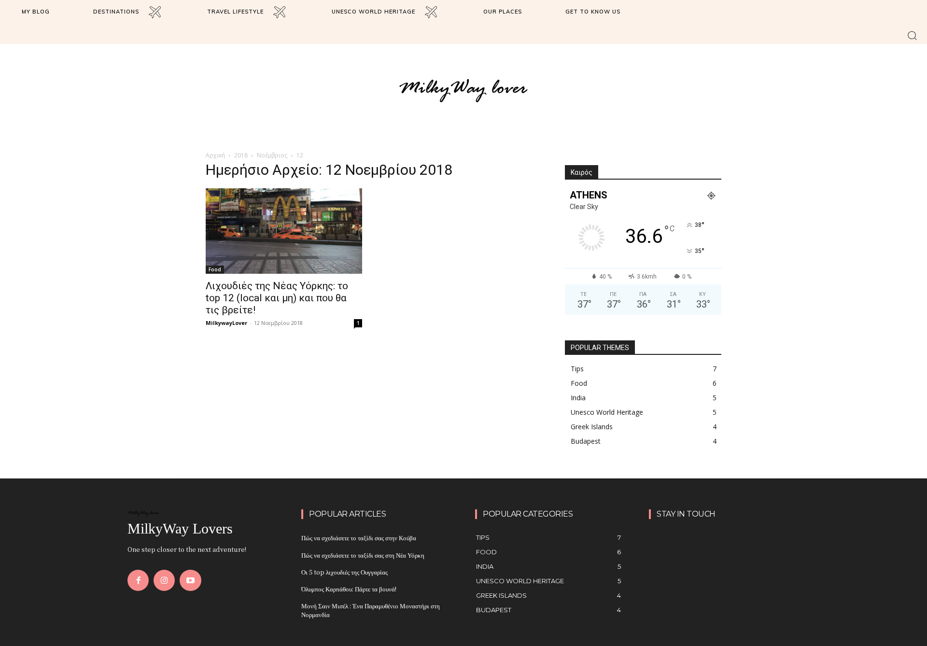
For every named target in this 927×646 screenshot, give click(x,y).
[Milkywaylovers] (463, 90)
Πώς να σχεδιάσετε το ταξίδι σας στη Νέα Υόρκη (362, 555)
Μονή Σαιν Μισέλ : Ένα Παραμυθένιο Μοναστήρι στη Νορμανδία (370, 610)
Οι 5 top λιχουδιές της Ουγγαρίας (344, 571)
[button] (912, 35)
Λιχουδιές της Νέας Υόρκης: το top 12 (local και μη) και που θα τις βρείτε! (277, 298)
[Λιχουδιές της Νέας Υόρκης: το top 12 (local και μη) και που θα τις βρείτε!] (284, 230)
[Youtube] (190, 580)
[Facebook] (138, 580)
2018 (241, 155)
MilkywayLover (226, 322)
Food (215, 269)
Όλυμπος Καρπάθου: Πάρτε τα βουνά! (348, 588)
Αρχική (215, 155)
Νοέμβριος (272, 155)
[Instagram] (164, 580)
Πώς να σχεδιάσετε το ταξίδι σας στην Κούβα (358, 537)
